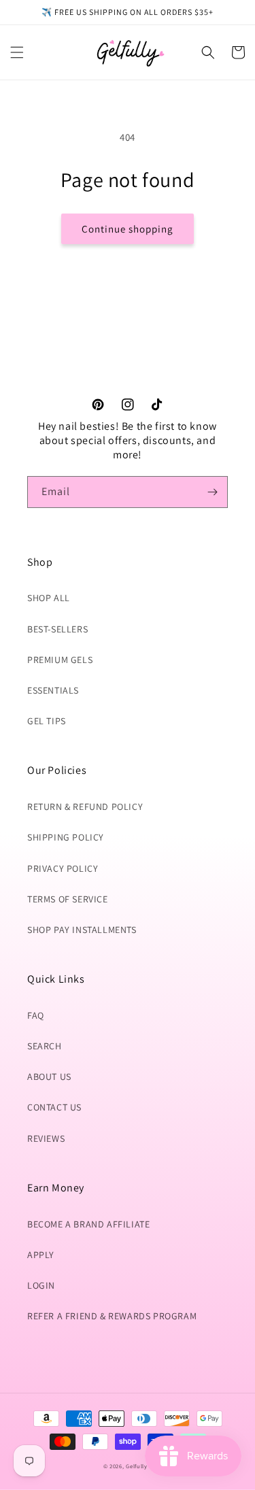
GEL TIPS (46, 721)
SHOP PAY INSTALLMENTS (82, 930)
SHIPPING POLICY (65, 837)
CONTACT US (54, 1107)
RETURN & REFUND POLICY (85, 806)
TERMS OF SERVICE (67, 899)
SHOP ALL (48, 598)
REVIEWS (46, 1138)
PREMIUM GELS (59, 660)
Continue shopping (127, 228)
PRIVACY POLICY (62, 868)
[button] (17, 52)
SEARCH (44, 1046)
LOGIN (41, 1285)
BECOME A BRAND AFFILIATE (88, 1224)
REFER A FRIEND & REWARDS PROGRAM (112, 1316)
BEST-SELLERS (57, 629)
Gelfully (137, 1466)
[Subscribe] (212, 492)
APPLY (40, 1255)
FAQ (35, 1015)
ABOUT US (49, 1076)
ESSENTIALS (53, 690)
